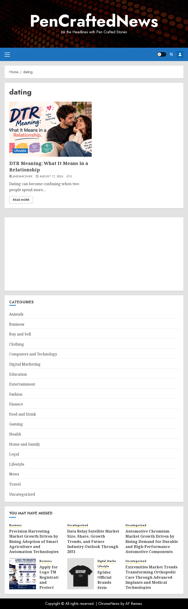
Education (18, 374)
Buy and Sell (20, 334)
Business (16, 324)
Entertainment (22, 384)
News (14, 474)
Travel (15, 484)
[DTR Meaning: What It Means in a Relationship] (50, 129)
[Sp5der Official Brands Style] (80, 573)
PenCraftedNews (94, 21)
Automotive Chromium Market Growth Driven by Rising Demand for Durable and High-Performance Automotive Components (151, 541)
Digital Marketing (25, 364)
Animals (16, 314)
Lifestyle (20, 151)
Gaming (16, 424)
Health (15, 434)
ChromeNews (108, 603)
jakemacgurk (23, 177)
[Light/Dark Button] (161, 54)
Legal (14, 454)
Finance (16, 404)
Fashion (15, 394)
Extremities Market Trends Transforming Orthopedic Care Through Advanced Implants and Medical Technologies (151, 577)
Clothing (16, 344)
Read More (21, 200)
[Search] (171, 54)
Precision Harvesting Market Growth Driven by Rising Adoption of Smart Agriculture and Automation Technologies (33, 541)
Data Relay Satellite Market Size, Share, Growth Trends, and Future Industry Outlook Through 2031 (93, 541)
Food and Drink (22, 414)
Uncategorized (22, 494)
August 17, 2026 (51, 177)
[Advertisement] (94, 254)
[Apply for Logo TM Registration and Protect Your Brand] (22, 573)
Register (180, 54)
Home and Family (24, 444)
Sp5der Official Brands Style (104, 580)
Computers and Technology (33, 354)
